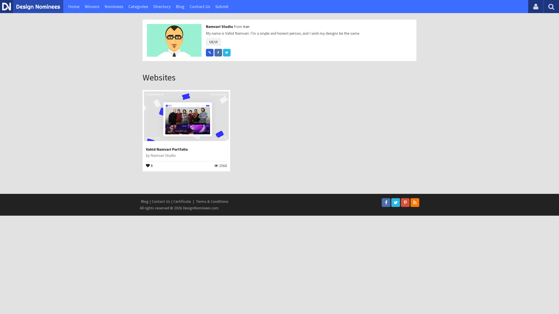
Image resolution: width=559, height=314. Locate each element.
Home (73, 6)
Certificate (182, 201)
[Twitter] (395, 202)
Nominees (114, 6)
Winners (92, 6)
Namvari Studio (220, 26)
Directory (162, 6)
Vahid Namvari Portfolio (167, 149)
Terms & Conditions (212, 201)
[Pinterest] (405, 202)
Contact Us (200, 6)
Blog (180, 6)
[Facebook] (386, 202)
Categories (138, 6)
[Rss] (415, 202)
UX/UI (213, 42)
